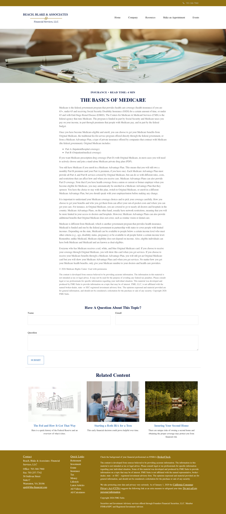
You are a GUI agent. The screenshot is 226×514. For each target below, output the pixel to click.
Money (73, 478)
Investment (75, 464)
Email (118, 313)
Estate (73, 467)
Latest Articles (77, 485)
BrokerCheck (163, 456)
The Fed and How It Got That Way (55, 425)
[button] (133, 17)
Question (32, 332)
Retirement (75, 460)
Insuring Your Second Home (171, 425)
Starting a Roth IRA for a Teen (113, 425)
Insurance (75, 471)
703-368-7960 (192, 3)
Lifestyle (74, 481)
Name (31, 313)
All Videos (75, 488)
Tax (72, 474)
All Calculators (77, 492)
